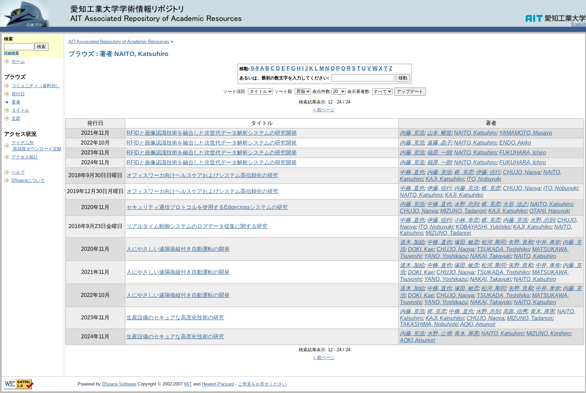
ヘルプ (18, 172)
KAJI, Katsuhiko (445, 179)
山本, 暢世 (439, 133)
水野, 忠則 (466, 204)
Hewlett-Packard (218, 384)
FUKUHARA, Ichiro (522, 152)
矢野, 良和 (520, 242)
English (578, 24)
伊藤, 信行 (488, 172)
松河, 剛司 (493, 242)
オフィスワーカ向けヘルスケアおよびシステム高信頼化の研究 (202, 175)
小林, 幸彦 (466, 220)
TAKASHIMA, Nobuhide (429, 324)
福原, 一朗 (439, 152)
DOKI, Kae (421, 249)
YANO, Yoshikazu (445, 256)
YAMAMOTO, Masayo (525, 133)
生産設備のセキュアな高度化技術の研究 (175, 317)
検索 (8, 38)
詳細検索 (11, 53)
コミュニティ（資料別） (36, 85)
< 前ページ (324, 109)
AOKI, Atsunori (477, 324)
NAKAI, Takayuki (490, 256)
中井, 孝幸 (547, 242)
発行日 (18, 93)
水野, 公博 (439, 333)
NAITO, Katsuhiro (475, 133)
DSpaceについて (28, 180)
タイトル (20, 110)
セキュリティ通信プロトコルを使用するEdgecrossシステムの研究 (207, 207)
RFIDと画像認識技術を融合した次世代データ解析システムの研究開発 (211, 133)
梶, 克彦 (463, 172)
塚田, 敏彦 (466, 242)
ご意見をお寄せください (262, 384)
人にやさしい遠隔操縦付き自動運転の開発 (178, 249)
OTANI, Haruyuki (549, 211)
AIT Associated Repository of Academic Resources (119, 41)
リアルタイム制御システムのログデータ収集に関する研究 (197, 226)
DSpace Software (119, 384)
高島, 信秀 (515, 311)
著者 (16, 102)
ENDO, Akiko (515, 143)
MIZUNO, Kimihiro (548, 333)
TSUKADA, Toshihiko (503, 249)
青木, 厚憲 (542, 311)
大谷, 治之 (515, 204)
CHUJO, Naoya (522, 172)
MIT (188, 384)
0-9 (255, 68)
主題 (16, 118)
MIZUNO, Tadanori (463, 211)
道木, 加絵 (412, 242)
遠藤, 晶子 (439, 143)
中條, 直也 (412, 172)
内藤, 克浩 (412, 133)
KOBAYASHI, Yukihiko (483, 227)
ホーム (18, 61)
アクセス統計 (25, 157)
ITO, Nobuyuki (484, 179)
